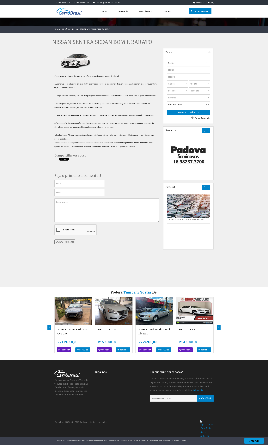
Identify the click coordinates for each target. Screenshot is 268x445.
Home (104, 11)
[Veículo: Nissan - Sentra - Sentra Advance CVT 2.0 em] (73, 311)
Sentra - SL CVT (108, 329)
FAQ (212, 2)
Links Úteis (144, 11)
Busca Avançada (202, 118)
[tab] (188, 52)
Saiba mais (197, 390)
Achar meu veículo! (188, 112)
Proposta (65, 350)
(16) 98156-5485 (82, 2)
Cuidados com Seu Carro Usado (186, 219)
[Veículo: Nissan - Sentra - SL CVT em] (113, 311)
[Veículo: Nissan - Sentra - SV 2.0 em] (194, 311)
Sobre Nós (123, 11)
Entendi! (254, 440)
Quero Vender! (201, 11)
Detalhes (83, 350)
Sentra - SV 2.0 (188, 329)
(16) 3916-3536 (64, 2)
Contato (167, 11)
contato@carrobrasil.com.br (107, 2)
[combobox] (188, 62)
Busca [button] (169, 52)
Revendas (200, 2)
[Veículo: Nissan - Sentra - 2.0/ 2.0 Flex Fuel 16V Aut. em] (154, 311)
